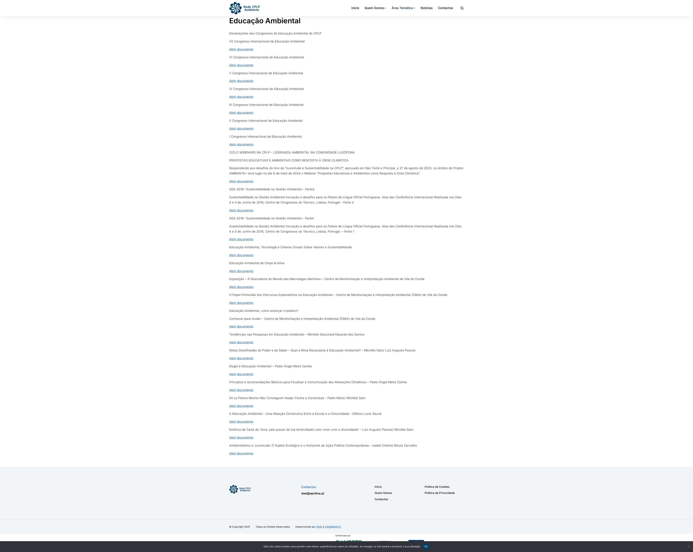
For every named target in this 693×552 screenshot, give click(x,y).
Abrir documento (241, 49)
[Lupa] (462, 8)
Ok (426, 546)
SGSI (319, 526)
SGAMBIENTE (333, 526)
